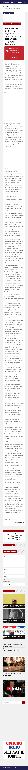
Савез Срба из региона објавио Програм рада (12, 645)
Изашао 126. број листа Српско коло (12, 636)
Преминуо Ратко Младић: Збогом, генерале (12, 8)
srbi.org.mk (21, 522)
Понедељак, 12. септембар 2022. (12, 23)
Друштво (11, 13)
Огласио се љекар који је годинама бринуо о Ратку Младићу (14, 605)
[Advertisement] (14, 157)
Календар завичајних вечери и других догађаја (12, 674)
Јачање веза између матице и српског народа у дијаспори (12, 649)
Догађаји (6, 13)
